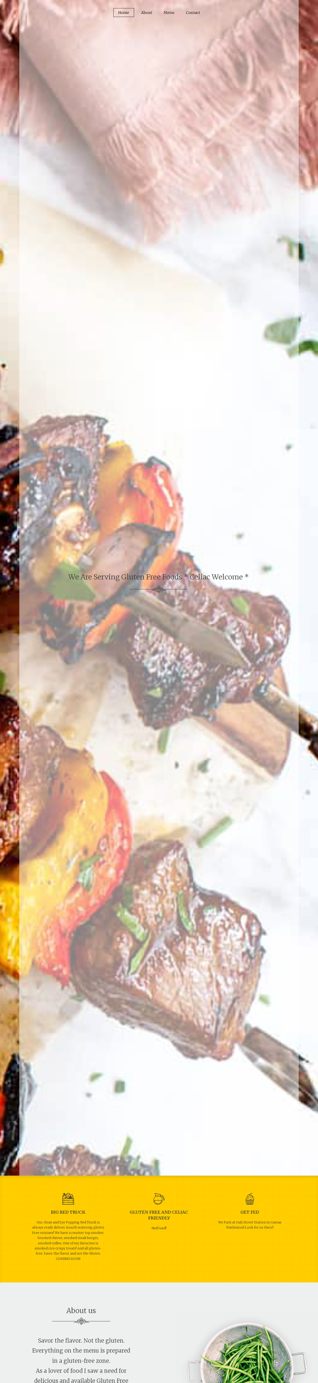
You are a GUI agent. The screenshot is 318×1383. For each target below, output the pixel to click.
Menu (169, 12)
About (146, 12)
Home (123, 12)
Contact (193, 12)
